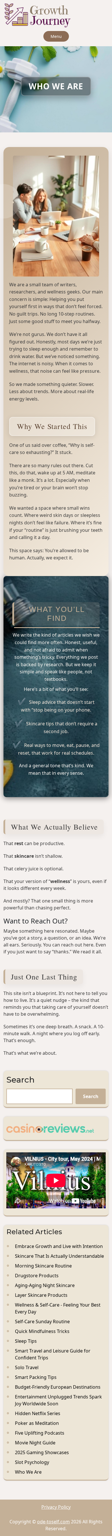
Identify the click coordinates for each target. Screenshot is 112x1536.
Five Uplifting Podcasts (39, 1433)
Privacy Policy (56, 1507)
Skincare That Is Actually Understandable (59, 1256)
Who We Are (28, 1472)
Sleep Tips (26, 1341)
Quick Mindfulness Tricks (42, 1331)
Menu (56, 36)
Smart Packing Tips (36, 1377)
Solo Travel (26, 1367)
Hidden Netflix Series (37, 1413)
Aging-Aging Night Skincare (45, 1285)
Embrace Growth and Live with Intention (59, 1246)
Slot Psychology (32, 1462)
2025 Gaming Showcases (42, 1452)
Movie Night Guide (35, 1443)
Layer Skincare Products (41, 1295)
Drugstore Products (37, 1275)
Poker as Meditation (37, 1423)
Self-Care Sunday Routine (42, 1321)
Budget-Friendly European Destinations (58, 1387)
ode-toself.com (53, 1521)
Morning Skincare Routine (43, 1266)
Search (20, 1080)
